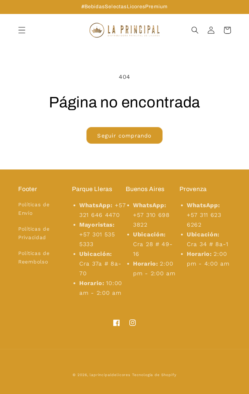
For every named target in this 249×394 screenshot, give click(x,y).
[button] (22, 30)
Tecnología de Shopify (154, 375)
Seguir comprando (124, 135)
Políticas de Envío (34, 208)
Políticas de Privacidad (34, 233)
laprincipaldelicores (110, 375)
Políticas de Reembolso (34, 257)
